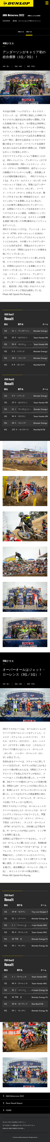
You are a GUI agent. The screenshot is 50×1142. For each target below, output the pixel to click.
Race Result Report (14, 1103)
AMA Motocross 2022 (15, 1096)
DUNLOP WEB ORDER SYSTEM (13, 1128)
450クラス (21, 32)
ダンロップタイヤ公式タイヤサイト (13, 1122)
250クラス (29, 32)
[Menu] (46, 3)
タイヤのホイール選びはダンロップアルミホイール (18, 1125)
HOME (8, 1110)
